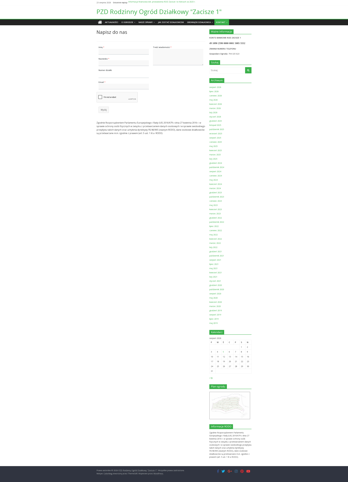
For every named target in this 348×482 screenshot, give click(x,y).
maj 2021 (213, 268)
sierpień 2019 (215, 314)
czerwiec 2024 (215, 175)
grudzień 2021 (215, 251)
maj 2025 (213, 146)
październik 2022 (216, 222)
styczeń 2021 (215, 281)
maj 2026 (213, 100)
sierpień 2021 (215, 260)
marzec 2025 (215, 154)
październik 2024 (216, 167)
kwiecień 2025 (215, 150)
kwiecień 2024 (215, 184)
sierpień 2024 (215, 171)
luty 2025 (213, 158)
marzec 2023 (215, 213)
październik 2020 (216, 289)
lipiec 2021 (214, 264)
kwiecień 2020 (215, 302)
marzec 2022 (215, 243)
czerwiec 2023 (215, 201)
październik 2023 (216, 196)
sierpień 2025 (215, 137)
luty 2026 (213, 112)
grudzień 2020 (215, 285)
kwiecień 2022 (215, 239)
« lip (211, 378)
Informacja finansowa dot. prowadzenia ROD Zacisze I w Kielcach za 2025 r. (161, 2)
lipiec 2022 (214, 226)
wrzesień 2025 (215, 133)
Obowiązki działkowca (199, 22)
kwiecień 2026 (215, 104)
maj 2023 (213, 205)
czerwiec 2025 (215, 142)
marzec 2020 (215, 306)
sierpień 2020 (215, 293)
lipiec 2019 (214, 319)
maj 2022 (213, 234)
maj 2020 (213, 298)
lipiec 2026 (214, 91)
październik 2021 (216, 255)
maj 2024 (213, 180)
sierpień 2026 (215, 87)
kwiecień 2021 (215, 272)
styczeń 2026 (215, 116)
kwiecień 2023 (215, 209)
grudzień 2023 (215, 192)
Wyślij (104, 109)
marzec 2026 (215, 108)
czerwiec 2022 (215, 230)
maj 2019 (213, 323)
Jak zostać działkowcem (171, 22)
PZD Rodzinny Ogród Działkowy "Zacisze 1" (159, 11)
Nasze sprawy (146, 22)
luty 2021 (213, 276)
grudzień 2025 (215, 121)
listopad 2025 (215, 125)
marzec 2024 (215, 188)
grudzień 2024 (215, 163)
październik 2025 (216, 129)
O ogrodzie (127, 22)
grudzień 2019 (215, 310)
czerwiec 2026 (215, 95)
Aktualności (111, 22)
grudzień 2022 (215, 217)
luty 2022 (213, 247)
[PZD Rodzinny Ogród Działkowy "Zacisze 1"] (100, 22)
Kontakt (220, 22)
